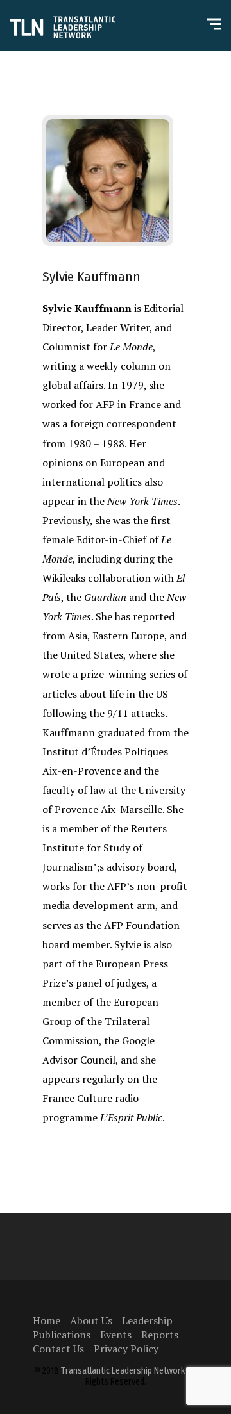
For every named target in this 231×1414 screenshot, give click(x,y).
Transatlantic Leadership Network (123, 1370)
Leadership (147, 1320)
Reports (159, 1335)
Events (116, 1335)
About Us (91, 1320)
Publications (61, 1335)
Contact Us (58, 1349)
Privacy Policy (126, 1349)
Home (46, 1320)
